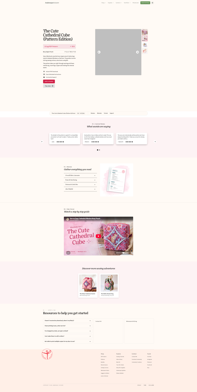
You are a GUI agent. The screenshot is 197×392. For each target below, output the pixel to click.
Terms (145, 385)
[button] (99, 52)
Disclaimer (151, 385)
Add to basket (49, 81)
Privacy (139, 385)
